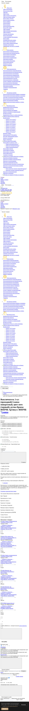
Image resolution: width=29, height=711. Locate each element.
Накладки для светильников (9, 161)
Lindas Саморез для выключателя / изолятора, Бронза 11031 (8, 562)
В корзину (24, 462)
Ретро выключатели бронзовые (10, 82)
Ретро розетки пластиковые (9, 54)
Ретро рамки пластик (8, 148)
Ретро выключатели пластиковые (11, 73)
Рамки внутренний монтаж (12, 145)
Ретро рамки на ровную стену (10, 142)
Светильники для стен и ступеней (11, 46)
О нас (2, 178)
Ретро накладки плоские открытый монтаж (16, 168)
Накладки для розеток (8, 173)
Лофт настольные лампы (9, 17)
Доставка (3, 182)
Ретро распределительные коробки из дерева (13, 102)
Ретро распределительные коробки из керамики (14, 94)
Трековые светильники (8, 44)
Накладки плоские (7, 167)
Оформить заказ (16, 208)
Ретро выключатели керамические (11, 75)
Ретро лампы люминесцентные (10, 43)
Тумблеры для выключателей (10, 87)
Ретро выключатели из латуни (10, 78)
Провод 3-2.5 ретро (11, 127)
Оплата (2, 181)
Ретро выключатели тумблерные (10, 79)
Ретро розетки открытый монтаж (11, 51)
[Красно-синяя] (5, 645)
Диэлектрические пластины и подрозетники (13, 164)
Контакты (3, 183)
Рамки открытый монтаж (12, 147)
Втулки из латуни (7, 113)
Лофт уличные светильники (9, 15)
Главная (2, 177)
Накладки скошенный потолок (10, 162)
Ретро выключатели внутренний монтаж (12, 72)
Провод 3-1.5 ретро (11, 125)
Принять (5, 708)
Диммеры (5, 89)
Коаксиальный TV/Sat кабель (10, 135)
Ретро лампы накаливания (9, 41)
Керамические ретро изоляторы (10, 107)
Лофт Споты (6, 14)
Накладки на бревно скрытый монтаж (12, 159)
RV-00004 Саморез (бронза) (7, 608)
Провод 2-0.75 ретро (11, 119)
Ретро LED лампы (7, 27)
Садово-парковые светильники (10, 37)
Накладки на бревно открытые (10, 158)
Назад (2, 672)
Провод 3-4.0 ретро (11, 128)
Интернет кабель (7, 133)
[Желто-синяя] (1, 645)
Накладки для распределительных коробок (13, 165)
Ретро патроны (6, 24)
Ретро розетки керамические (10, 57)
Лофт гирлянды (7, 32)
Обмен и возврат (4, 179)
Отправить (23, 671)
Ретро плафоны (7, 21)
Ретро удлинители (7, 139)
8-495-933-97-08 (6, 190)
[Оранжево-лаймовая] (9, 645)
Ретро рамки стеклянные (9, 151)
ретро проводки (23, 625)
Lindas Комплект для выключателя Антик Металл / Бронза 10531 (8, 595)
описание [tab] (5, 482)
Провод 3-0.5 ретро (11, 130)
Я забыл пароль (19, 676)
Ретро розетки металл (8, 62)
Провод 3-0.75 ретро (11, 124)
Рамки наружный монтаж (12, 144)
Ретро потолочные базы (8, 26)
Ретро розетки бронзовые (9, 60)
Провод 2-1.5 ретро (11, 121)
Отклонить (23, 704)
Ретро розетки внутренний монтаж (11, 53)
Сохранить (3, 647)
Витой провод (6, 118)
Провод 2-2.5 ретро (11, 122)
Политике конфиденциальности (12, 706)
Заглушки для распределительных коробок (13, 97)
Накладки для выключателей (10, 171)
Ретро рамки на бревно (8, 150)
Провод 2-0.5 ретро (11, 131)
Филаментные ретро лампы (9, 40)
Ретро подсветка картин (9, 20)
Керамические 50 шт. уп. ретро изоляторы (13, 115)
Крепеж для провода (8, 138)
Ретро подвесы (6, 23)
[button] (3, 654)
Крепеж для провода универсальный (11, 111)
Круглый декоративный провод (10, 136)
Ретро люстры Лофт (8, 11)
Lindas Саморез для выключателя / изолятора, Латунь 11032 (8, 528)
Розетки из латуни (7, 63)
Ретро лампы (6, 38)
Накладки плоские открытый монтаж (15, 170)
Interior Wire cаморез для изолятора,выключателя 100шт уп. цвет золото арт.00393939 (8, 545)
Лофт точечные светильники (10, 31)
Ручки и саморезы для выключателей (12, 81)
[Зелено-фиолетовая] (3, 645)
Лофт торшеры (6, 29)
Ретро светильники (7, 35)
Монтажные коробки (8, 59)
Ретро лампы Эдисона (8, 18)
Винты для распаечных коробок (10, 100)
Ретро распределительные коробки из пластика (14, 95)
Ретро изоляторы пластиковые (10, 110)
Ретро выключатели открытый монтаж (12, 70)
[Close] (11, 633)
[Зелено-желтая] (7, 645)
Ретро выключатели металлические (11, 84)
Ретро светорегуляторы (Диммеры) (11, 76)
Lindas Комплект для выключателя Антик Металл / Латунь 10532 (8, 579)
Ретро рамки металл (8, 153)
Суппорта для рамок (8, 154)
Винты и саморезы (7, 65)
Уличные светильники (8, 34)
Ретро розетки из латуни (9, 56)
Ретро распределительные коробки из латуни (13, 99)
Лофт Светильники (7, 9)
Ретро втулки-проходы (8, 108)
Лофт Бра (5, 12)
